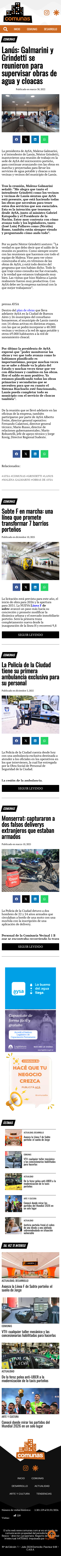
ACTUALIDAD (42, 1486)
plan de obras (26, 310)
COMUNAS (32, 29)
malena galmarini (16, 480)
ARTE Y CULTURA (19, 1493)
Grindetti (35, 476)
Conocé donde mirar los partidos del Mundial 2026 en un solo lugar (38, 1205)
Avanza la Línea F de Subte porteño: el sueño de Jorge (37, 1138)
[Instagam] (47, 13)
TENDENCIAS (44, 1493)
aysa (6, 476)
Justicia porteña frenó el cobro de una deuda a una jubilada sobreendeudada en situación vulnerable (39, 1229)
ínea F (37, 605)
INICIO (17, 29)
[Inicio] (18, 12)
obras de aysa (43, 480)
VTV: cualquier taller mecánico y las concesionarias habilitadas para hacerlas (40, 1161)
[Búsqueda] (5, 29)
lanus (48, 476)
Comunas (19, 476)
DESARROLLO (50, 29)
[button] (16, 139)
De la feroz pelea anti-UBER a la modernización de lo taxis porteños (40, 1183)
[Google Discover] (56, 13)
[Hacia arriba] (51, 1534)
